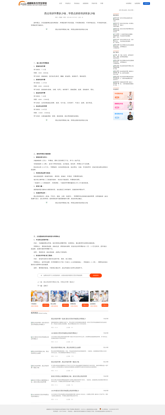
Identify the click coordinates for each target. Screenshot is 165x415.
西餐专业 (76, 208)
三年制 (60, 201)
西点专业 (68, 208)
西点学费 (130, 10)
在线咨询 (146, 3)
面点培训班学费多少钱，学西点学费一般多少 (59, 282)
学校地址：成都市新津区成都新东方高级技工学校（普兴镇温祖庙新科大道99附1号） (90, 411)
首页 (60, 3)
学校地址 (77, 3)
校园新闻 (85, 3)
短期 (76, 201)
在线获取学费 (79, 220)
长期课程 (128, 3)
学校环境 (94, 3)
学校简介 (68, 3)
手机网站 (72, 409)
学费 (101, 3)
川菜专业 (60, 208)
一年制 (68, 201)
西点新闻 (124, 10)
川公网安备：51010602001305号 (110, 409)
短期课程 (137, 3)
